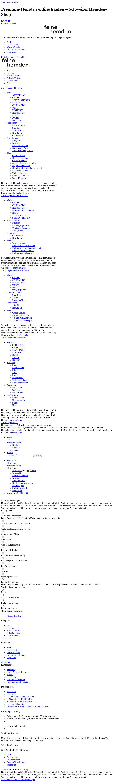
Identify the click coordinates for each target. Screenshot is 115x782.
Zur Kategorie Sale (9, 422)
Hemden (10, 628)
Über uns (11, 694)
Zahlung (10, 674)
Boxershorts (17, 377)
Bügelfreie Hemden (21, 165)
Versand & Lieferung (16, 679)
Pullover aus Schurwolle (23, 253)
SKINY (15, 357)
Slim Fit (15, 128)
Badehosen (17, 390)
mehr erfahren (23, 193)
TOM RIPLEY (19, 215)
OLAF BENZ (18, 347)
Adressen (16, 478)
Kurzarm (16, 143)
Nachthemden (18, 400)
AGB (9, 42)
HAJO (15, 213)
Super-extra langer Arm (22, 150)
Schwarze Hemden (20, 175)
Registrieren (6, 57)
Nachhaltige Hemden (21, 170)
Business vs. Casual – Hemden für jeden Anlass (28, 706)
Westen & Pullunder (21, 228)
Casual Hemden (19, 160)
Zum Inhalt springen (10, 2)
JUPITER (16, 118)
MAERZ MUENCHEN (23, 210)
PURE (15, 115)
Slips (14, 372)
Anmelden (21, 57)
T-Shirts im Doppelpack (23, 320)
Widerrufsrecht (13, 47)
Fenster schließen (8, 23)
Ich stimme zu (16, 779)
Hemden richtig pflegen (17, 704)
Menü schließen (14, 442)
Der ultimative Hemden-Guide (20, 696)
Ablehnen (5, 779)
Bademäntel (17, 392)
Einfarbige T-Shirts (20, 315)
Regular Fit (17, 133)
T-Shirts (15, 298)
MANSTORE (18, 350)
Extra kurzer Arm (20, 145)
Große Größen (18, 155)
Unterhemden (18, 367)
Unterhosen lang (19, 380)
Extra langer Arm (20, 148)
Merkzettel (17, 490)
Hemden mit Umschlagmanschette (27, 168)
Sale (9, 638)
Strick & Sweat (13, 220)
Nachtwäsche (13, 395)
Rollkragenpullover (20, 225)
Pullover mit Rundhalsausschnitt (26, 248)
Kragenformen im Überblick (19, 701)
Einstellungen (29, 779)
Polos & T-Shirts (14, 292)
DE (2, 21)
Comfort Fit (17, 135)
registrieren (31, 470)
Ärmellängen (12, 138)
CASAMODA (19, 105)
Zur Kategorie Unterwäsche (13, 337)
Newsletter (11, 691)
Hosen (15, 405)
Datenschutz (12, 44)
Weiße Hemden (19, 173)
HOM (15, 355)
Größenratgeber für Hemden (19, 699)
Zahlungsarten (18, 480)
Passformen (12, 123)
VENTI (15, 108)
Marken (10, 92)
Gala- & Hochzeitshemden (24, 163)
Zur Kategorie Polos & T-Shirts (15, 270)
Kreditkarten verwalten (22, 483)
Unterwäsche (12, 635)
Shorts (15, 375)
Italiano (15, 450)
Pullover (16, 223)
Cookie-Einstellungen (16, 49)
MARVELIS (18, 103)
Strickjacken (17, 230)
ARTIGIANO (18, 95)
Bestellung (11, 669)
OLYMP (16, 98)
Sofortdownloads (19, 488)
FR (6, 21)
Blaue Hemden (19, 178)
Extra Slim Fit (18, 125)
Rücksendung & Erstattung (19, 682)
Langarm (16, 140)
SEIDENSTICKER (21, 100)
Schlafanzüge (18, 398)
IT (9, 21)
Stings (15, 370)
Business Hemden (20, 158)
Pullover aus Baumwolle (23, 250)
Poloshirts (16, 295)
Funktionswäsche (20, 382)
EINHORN (17, 110)
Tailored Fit (17, 130)
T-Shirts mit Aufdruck (22, 318)
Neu (9, 625)
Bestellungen (18, 485)
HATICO (16, 120)
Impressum (11, 52)
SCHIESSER (18, 345)
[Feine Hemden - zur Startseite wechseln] (57, 32)
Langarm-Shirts (19, 300)
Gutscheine (12, 677)
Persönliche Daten (20, 475)
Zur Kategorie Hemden (11, 88)
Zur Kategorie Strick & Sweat (14, 195)
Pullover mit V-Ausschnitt (23, 245)
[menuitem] (60, 42)
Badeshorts (17, 387)
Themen (10, 153)
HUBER (16, 360)
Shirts (14, 365)
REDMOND (18, 113)
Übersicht (16, 473)
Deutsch (16, 445)
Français (16, 447)
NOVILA (16, 352)
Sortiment (11, 362)
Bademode (11, 385)
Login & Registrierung (17, 672)
